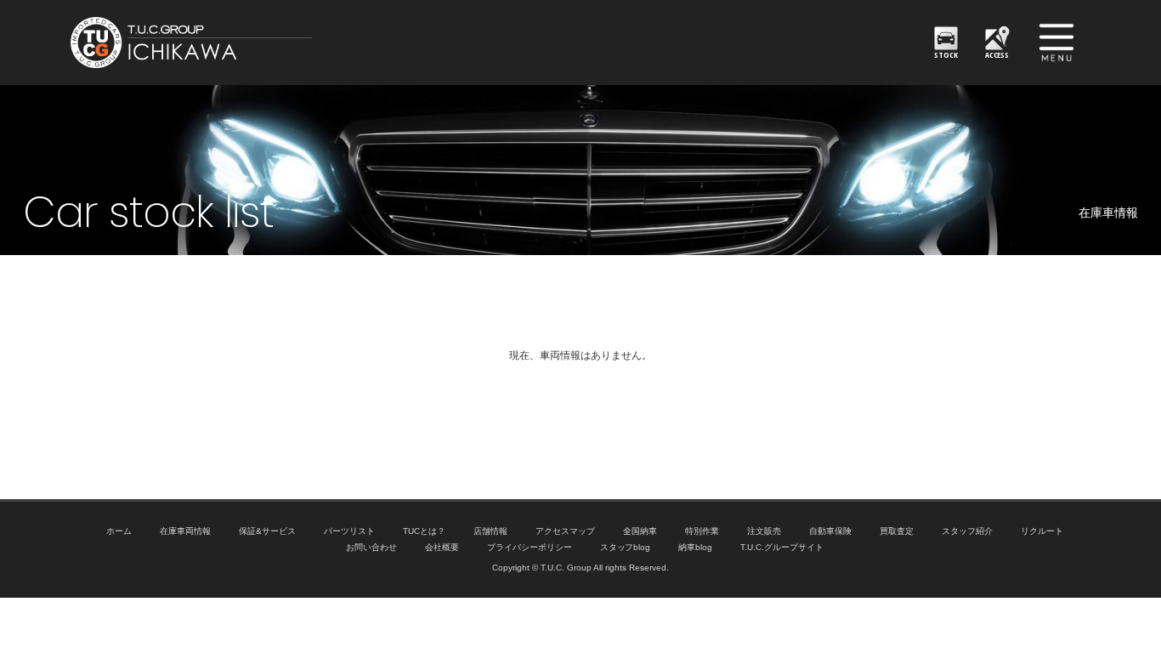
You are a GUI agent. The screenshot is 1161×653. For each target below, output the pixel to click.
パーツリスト (349, 531)
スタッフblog (625, 547)
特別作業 (702, 531)
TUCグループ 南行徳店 (275, 42)
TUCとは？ (424, 531)
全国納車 (640, 531)
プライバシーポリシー (529, 547)
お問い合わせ (371, 547)
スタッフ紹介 (967, 531)
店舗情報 (490, 531)
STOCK (946, 54)
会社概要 (442, 547)
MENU (1056, 42)
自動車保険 (830, 531)
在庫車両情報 (185, 531)
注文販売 (764, 531)
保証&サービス (267, 531)
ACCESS (997, 54)
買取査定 (897, 531)
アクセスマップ (565, 531)
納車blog (695, 547)
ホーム (119, 531)
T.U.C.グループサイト (782, 547)
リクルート (1042, 531)
